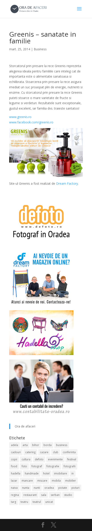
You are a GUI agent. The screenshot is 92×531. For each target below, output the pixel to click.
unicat (49, 502)
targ (13, 502)
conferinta (69, 452)
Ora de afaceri (25, 426)
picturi (75, 488)
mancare (27, 480)
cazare (44, 452)
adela (14, 445)
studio (68, 495)
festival (71, 459)
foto (24, 466)
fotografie (52, 466)
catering (30, 452)
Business (40, 49)
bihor (35, 445)
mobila (56, 480)
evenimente (55, 459)
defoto (39, 459)
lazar (14, 480)
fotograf (36, 466)
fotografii (69, 466)
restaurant (30, 495)
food (14, 466)
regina (15, 495)
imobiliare (60, 473)
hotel (46, 473)
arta (25, 445)
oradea (49, 488)
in (72, 473)
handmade (32, 473)
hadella (15, 473)
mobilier (70, 480)
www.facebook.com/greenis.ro (31, 122)
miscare (42, 480)
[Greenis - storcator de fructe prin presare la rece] (46, 175)
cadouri (16, 452)
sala (43, 495)
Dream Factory (67, 183)
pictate (62, 488)
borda (48, 445)
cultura (26, 459)
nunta (25, 488)
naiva (14, 488)
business (61, 445)
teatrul (37, 502)
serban (55, 495)
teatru (24, 502)
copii (14, 459)
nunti (37, 488)
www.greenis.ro (20, 117)
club (55, 452)
